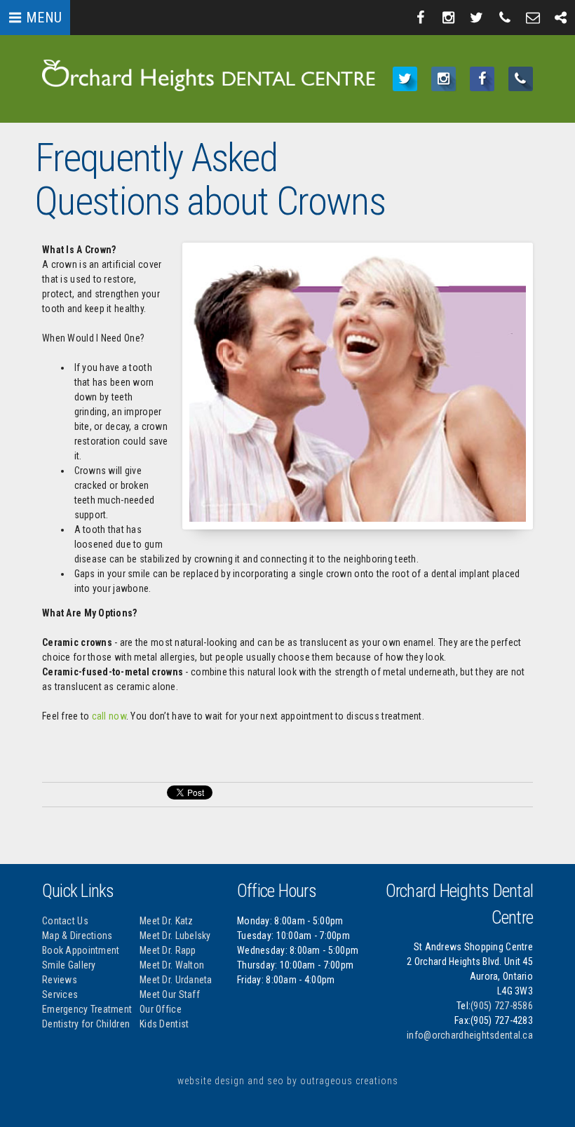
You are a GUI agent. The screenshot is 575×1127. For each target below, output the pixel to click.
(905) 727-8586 (502, 1005)
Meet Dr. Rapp (168, 950)
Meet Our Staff (170, 994)
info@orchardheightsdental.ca (470, 1035)
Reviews (59, 979)
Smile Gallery (69, 965)
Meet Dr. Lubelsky (175, 935)
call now (109, 716)
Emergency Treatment (87, 1009)
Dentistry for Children (86, 1024)
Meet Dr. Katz (167, 920)
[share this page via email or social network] (561, 17)
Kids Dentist (164, 1024)
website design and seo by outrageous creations (287, 1080)
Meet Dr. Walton (172, 965)
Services (60, 994)
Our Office (161, 1009)
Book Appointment (80, 950)
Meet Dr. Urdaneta (176, 979)
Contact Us (65, 920)
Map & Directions (77, 935)
